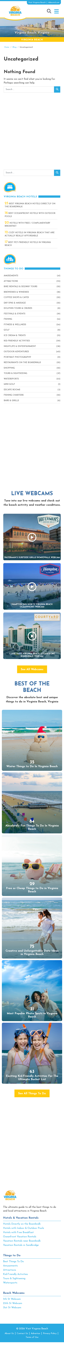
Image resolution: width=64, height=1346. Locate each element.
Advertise (35, 1333)
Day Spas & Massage (15, 303)
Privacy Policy (50, 1333)
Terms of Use (32, 1337)
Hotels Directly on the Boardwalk (22, 1224)
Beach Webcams (14, 1293)
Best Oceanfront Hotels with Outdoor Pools (30, 214)
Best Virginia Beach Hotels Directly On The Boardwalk (30, 205)
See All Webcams (32, 669)
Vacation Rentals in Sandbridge (21, 1245)
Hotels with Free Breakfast (18, 1232)
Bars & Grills (11, 401)
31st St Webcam (12, 1307)
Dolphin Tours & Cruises (18, 308)
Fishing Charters (14, 395)
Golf (6, 330)
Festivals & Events (14, 314)
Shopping (9, 368)
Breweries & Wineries (16, 292)
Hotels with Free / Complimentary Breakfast (27, 224)
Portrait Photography (17, 357)
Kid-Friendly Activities (17, 341)
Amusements (11, 276)
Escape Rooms (12, 390)
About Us (9, 1333)
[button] (56, 11)
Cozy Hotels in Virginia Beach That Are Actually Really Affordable (30, 234)
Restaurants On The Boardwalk (22, 363)
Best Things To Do (13, 1261)
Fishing (8, 319)
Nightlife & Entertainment (20, 346)
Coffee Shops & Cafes (16, 297)
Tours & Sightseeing (15, 373)
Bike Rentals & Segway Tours (20, 287)
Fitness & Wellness (15, 325)
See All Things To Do (32, 1093)
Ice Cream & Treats (15, 335)
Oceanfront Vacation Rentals (19, 1236)
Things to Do (12, 1255)
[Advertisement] (32, 131)
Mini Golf (9, 384)
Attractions (11, 281)
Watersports (11, 379)
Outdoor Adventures (16, 352)
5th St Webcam (12, 1299)
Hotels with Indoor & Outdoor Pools (23, 1228)
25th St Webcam (12, 1303)
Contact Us (22, 1333)
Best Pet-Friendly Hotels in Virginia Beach (28, 244)
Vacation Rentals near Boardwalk (22, 1241)
